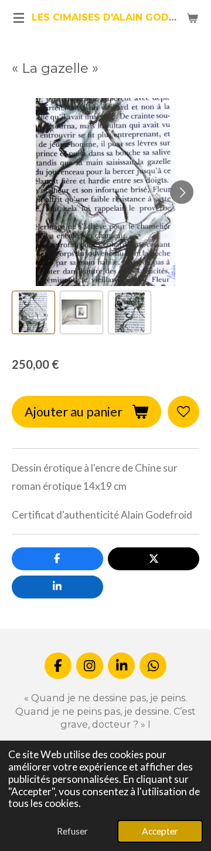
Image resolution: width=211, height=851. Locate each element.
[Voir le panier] (192, 17)
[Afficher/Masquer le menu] (19, 17)
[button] (33, 312)
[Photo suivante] (181, 192)
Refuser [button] (72, 831)
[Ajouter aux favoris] (183, 412)
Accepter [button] (160, 831)
